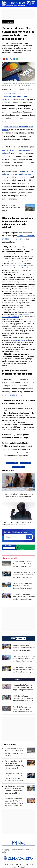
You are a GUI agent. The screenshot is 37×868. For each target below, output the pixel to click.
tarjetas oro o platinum (18, 340)
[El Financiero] (13, 3)
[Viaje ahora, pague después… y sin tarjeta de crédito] (30, 207)
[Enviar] (29, 537)
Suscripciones (28, 864)
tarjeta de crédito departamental (16, 265)
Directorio (19, 864)
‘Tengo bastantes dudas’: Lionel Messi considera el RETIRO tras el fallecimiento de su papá (24, 659)
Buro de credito (26, 463)
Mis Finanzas (8, 22)
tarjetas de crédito (12, 463)
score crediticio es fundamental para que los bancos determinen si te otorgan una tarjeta (18, 174)
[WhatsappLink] (18, 547)
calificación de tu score (13, 395)
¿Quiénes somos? (7, 864)
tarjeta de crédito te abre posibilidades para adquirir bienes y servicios (16, 96)
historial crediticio (18, 467)
